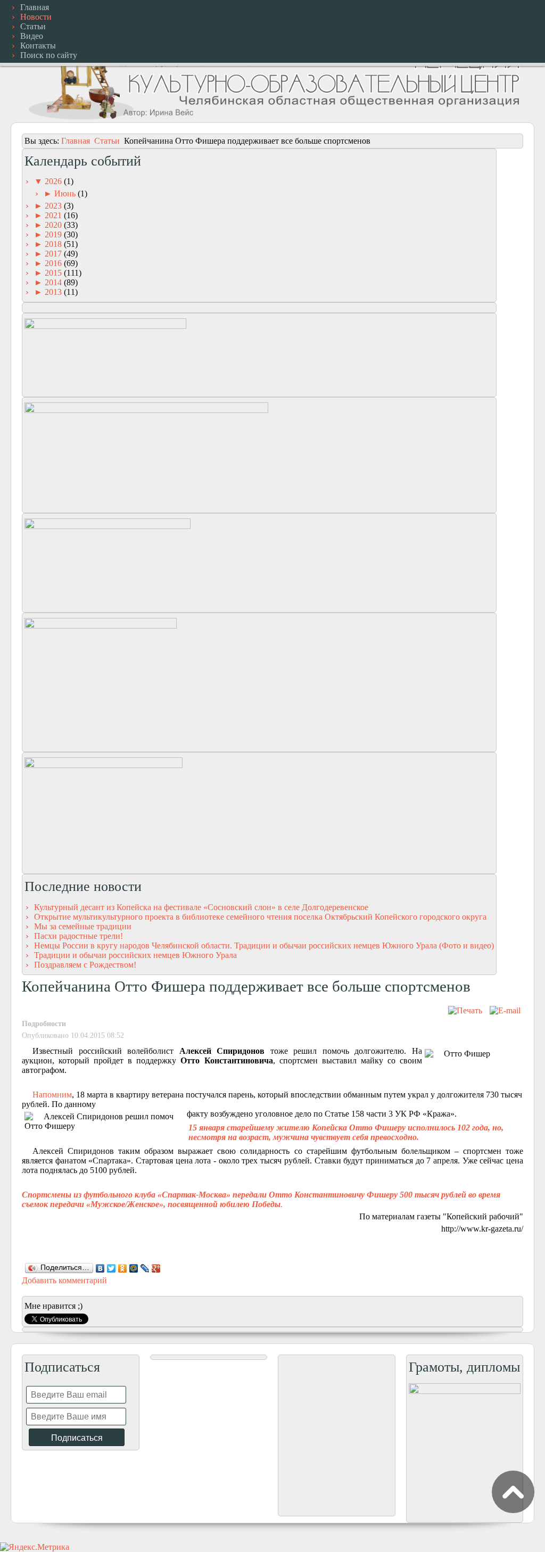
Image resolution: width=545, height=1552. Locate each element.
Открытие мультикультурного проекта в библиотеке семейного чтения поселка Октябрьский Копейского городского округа (260, 916)
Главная (75, 140)
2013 (54, 291)
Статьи (107, 140)
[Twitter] (111, 1268)
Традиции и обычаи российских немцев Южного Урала (135, 955)
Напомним (52, 1094)
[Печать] (465, 1010)
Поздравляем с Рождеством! (85, 964)
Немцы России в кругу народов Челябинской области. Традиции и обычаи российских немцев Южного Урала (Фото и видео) (264, 945)
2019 (54, 234)
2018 (54, 244)
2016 (54, 263)
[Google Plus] (156, 1268)
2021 (54, 215)
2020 (54, 224)
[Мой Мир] (133, 1268)
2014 (54, 282)
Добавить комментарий (64, 1280)
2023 (54, 205)
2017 (54, 253)
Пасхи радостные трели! (78, 935)
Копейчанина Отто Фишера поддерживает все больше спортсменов (246, 986)
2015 (54, 272)
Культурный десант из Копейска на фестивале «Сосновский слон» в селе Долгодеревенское (201, 907)
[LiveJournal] (145, 1268)
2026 (54, 181)
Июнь (66, 193)
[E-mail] (505, 1010)
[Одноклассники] (122, 1268)
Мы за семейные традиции (82, 926)
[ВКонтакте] (100, 1268)
